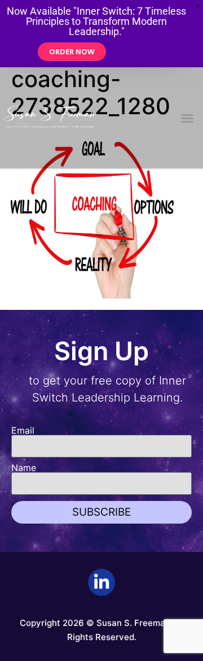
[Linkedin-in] (101, 582)
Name (23, 467)
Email (22, 430)
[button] (187, 118)
